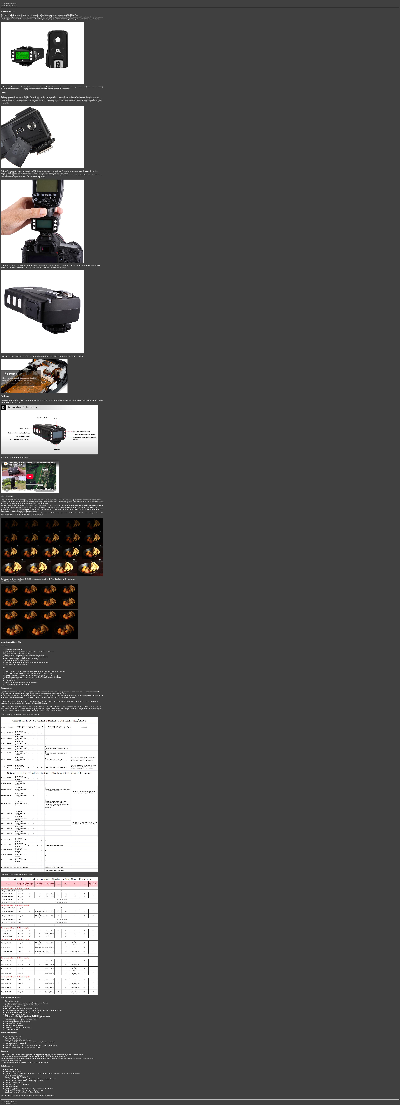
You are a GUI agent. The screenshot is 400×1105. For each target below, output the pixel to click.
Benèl (43, 15)
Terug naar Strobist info (8, 5)
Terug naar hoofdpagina (9, 3)
